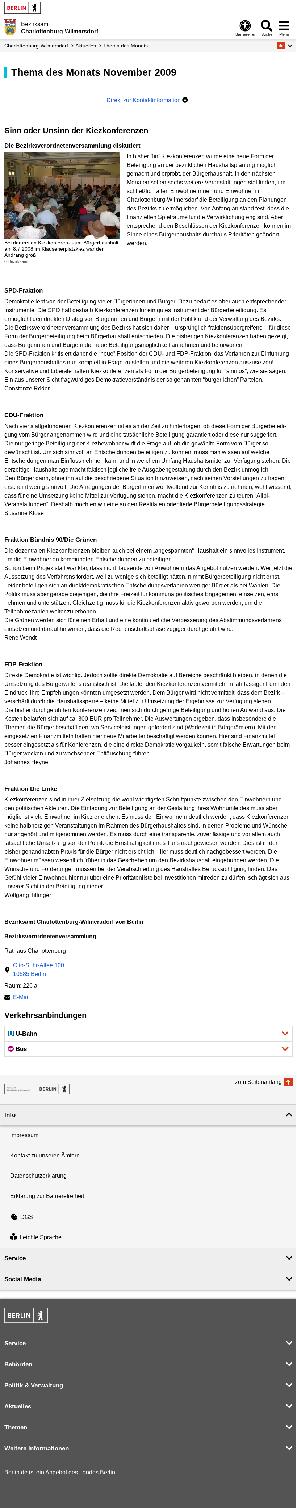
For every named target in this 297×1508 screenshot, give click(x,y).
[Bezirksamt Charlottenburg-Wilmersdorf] (37, 1089)
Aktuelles (85, 46)
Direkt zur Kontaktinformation (144, 100)
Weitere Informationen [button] (36, 1448)
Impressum (24, 1135)
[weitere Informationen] (10, 27)
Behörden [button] (18, 1364)
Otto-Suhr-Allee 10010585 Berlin (38, 969)
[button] (285, 45)
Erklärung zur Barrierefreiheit (47, 1196)
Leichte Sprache (41, 1237)
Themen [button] (15, 1427)
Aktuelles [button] (17, 1406)
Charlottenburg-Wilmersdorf (36, 46)
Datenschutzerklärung (38, 1176)
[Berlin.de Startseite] (22, 8)
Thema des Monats (125, 46)
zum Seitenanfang (258, 1082)
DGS (26, 1217)
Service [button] (15, 1258)
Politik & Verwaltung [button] (33, 1385)
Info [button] (10, 1114)
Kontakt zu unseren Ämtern (45, 1155)
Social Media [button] (22, 1279)
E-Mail (21, 998)
